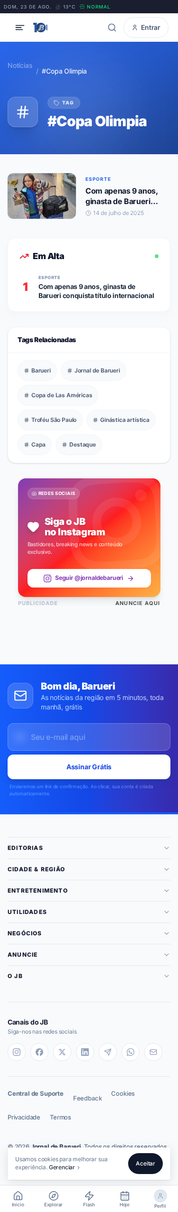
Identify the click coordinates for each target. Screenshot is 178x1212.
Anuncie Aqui (137, 603)
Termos (60, 1117)
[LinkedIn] (85, 1052)
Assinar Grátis (89, 767)
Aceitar (145, 1163)
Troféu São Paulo (53, 419)
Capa (38, 444)
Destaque (82, 444)
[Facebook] (39, 1052)
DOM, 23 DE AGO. (28, 6)
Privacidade (24, 1117)
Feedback (87, 1098)
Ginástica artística (125, 419)
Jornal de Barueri (97, 370)
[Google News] (153, 1052)
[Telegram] (108, 1052)
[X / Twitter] (62, 1052)
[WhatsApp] (131, 1052)
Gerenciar (62, 1167)
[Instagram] (17, 1052)
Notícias (20, 65)
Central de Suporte (36, 1093)
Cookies (123, 1093)
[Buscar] (112, 27)
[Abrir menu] (19, 27)
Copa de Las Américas (61, 395)
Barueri (41, 370)
